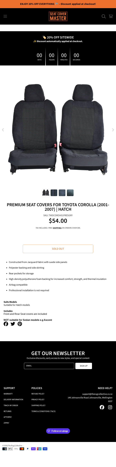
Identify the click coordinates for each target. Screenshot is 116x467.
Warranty (8, 393)
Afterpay (8, 417)
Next (113, 130)
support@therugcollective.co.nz (97, 394)
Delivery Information (13, 399)
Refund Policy (37, 393)
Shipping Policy (38, 405)
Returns (7, 411)
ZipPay (6, 423)
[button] (5, 16)
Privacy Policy (37, 399)
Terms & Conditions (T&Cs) (43, 411)
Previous (3, 130)
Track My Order (11, 405)
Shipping (57, 228)
